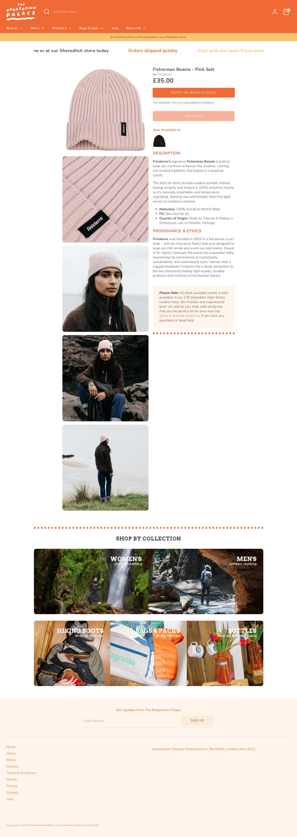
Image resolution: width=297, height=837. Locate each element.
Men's (35, 28)
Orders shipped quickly (108, 51)
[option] (148, 37)
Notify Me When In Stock (193, 92)
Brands (13, 28)
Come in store (169, 316)
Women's (60, 28)
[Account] (274, 11)
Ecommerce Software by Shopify (80, 825)
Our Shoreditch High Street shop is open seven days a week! (148, 37)
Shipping (177, 103)
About (11, 753)
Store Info (134, 28)
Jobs (10, 799)
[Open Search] (46, 11)
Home (11, 747)
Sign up (197, 720)
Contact (12, 792)
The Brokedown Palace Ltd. (44, 825)
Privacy (12, 786)
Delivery (13, 766)
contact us (192, 316)
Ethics (11, 760)
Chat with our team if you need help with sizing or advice (214, 51)
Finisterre (165, 74)
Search (12, 779)
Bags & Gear (89, 28)
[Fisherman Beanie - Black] (159, 141)
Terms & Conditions (21, 773)
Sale (115, 28)
